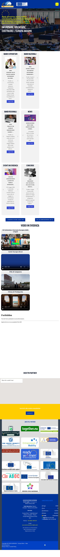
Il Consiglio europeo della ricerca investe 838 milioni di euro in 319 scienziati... (31, 127)
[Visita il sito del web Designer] (45, 545)
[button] (3, 81)
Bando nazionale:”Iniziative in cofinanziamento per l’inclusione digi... (30, 69)
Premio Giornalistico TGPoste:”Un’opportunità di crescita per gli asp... (31, 181)
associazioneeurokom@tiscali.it (30, 525)
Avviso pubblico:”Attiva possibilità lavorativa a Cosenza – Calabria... (11, 128)
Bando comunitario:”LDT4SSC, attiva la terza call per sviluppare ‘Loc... (10, 70)
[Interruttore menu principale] (57, 4)
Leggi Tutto (10, 95)
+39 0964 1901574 (32, 520)
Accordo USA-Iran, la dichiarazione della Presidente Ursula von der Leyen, (11, 181)
